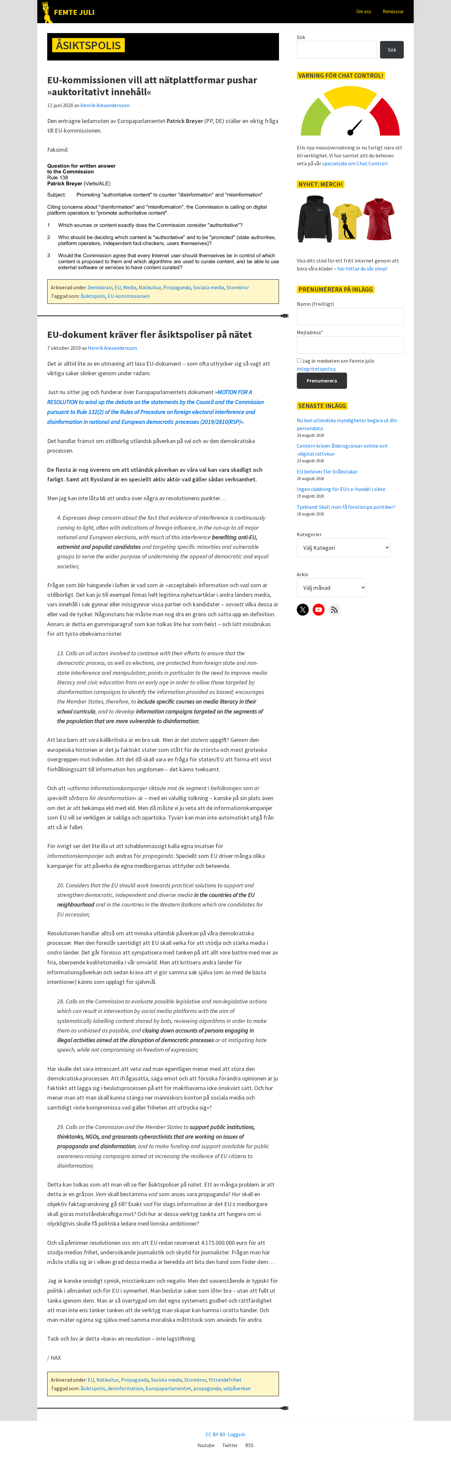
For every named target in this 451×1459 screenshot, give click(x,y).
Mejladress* (310, 332)
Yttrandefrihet (225, 1379)
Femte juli (74, 12)
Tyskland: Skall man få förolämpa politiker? (346, 507)
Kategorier (309, 534)
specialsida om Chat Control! (355, 163)
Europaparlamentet (168, 1388)
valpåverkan (237, 1388)
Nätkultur (150, 287)
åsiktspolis (93, 296)
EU (118, 287)
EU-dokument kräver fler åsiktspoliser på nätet (149, 334)
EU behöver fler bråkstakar (327, 471)
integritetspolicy (316, 368)
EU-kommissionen (129, 296)
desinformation (125, 1388)
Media (129, 287)
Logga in (236, 1434)
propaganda (207, 1388)
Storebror (237, 287)
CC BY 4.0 (215, 1434)
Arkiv (302, 574)
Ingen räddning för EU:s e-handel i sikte (341, 489)
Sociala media (208, 287)
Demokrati (100, 287)
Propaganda (177, 287)
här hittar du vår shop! (362, 268)
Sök (301, 37)
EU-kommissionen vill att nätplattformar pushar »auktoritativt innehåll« (152, 85)
